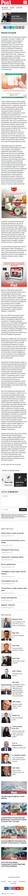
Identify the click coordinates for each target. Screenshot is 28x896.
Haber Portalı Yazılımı (9, 893)
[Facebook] (5, 27)
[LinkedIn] (10, 27)
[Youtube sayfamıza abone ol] (18, 888)
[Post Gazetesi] (6, 2)
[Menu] (25, 2)
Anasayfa (3, 881)
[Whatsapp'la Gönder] (13, 27)
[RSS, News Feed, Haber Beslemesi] (22, 888)
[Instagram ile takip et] (14, 888)
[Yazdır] (20, 27)
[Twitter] (7, 27)
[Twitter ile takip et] (10, 888)
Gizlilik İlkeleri (22, 881)
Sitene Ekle (13, 883)
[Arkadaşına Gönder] (16, 27)
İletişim (15, 881)
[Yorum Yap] (23, 27)
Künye (9, 881)
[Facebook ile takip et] (6, 888)
